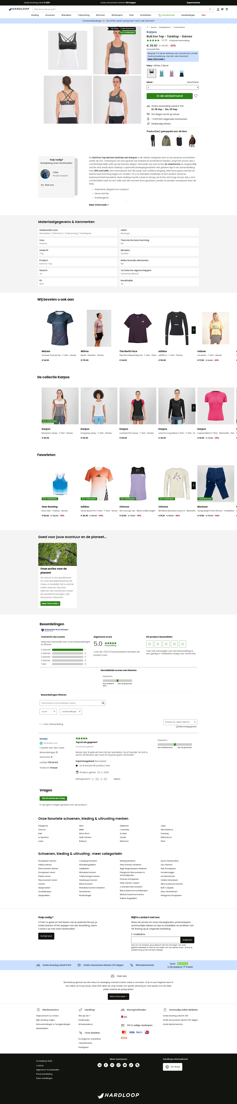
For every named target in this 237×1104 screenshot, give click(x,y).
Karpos (152, 32)
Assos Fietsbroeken (170, 861)
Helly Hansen (85, 837)
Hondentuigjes (167, 872)
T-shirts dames (179, 27)
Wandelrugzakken (87, 865)
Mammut (124, 841)
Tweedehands (168, 15)
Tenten (41, 884)
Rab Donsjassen (168, 869)
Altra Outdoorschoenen (172, 884)
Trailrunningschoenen (89, 876)
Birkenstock (166, 837)
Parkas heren (44, 876)
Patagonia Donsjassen (171, 895)
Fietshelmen (85, 892)
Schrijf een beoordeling (179, 41)
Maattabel (193, 82)
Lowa (40, 841)
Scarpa (123, 834)
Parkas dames (45, 865)
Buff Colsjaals (167, 888)
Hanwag (165, 834)
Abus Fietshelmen (169, 892)
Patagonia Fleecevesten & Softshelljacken (132, 874)
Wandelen (66, 15)
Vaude (123, 837)
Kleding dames (164, 27)
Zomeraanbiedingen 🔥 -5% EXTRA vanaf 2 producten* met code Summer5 (118, 21)
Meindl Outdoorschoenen (132, 895)
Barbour (83, 841)
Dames (153, 27)
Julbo (163, 826)
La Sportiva (43, 837)
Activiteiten (145, 15)
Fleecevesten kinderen (130, 865)
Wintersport (117, 15)
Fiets (131, 15)
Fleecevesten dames (48, 869)
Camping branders (88, 861)
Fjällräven (124, 826)
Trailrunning (83, 15)
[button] (68, 50)
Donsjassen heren (46, 872)
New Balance (167, 830)
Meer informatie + (156, 59)
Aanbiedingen (188, 15)
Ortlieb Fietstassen (169, 880)
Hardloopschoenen (88, 880)
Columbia (124, 830)
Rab (40, 834)
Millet (81, 830)
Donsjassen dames (47, 861)
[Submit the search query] (210, 10)
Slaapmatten (44, 888)
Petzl (163, 841)
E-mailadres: (138, 934)
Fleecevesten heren (47, 880)
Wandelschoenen (87, 872)
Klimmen (100, 15)
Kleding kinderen (128, 861)
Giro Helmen (167, 865)
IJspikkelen (84, 869)
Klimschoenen (86, 884)
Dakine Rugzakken (128, 898)
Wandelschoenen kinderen (92, 888)
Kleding (35, 15)
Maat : (150, 82)
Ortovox (42, 830)
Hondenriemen (168, 876)
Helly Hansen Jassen (129, 883)
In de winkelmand (170, 96)
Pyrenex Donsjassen (129, 879)
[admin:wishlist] (196, 96)
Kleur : (157, 66)
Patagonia (43, 826)
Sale (203, 15)
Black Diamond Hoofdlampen (134, 891)
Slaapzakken (44, 895)
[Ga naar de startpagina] (149, 27)
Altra (81, 826)
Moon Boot (84, 834)
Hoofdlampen (44, 892)
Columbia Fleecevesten (131, 887)
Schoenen (50, 15)
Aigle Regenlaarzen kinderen (133, 869)
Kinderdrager (85, 895)
